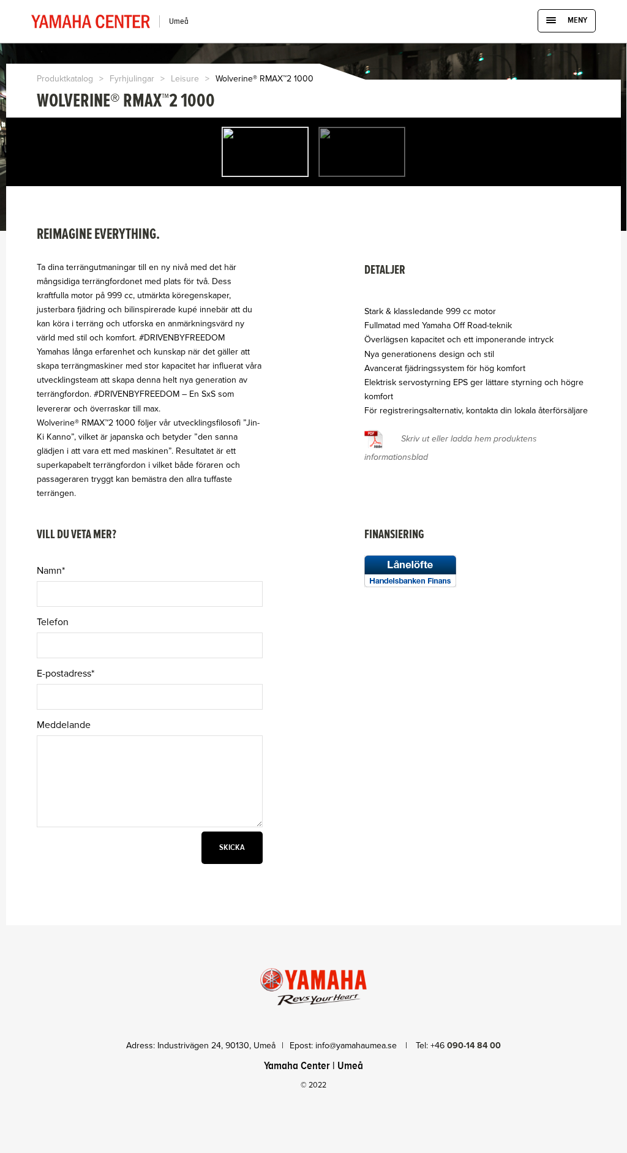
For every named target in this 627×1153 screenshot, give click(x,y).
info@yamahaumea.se (357, 1045)
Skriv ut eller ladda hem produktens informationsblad (450, 448)
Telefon (53, 622)
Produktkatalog (65, 78)
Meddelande (64, 725)
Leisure (185, 78)
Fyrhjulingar (132, 78)
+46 (465, 1045)
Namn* (51, 571)
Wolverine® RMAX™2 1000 (265, 78)
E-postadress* (65, 673)
